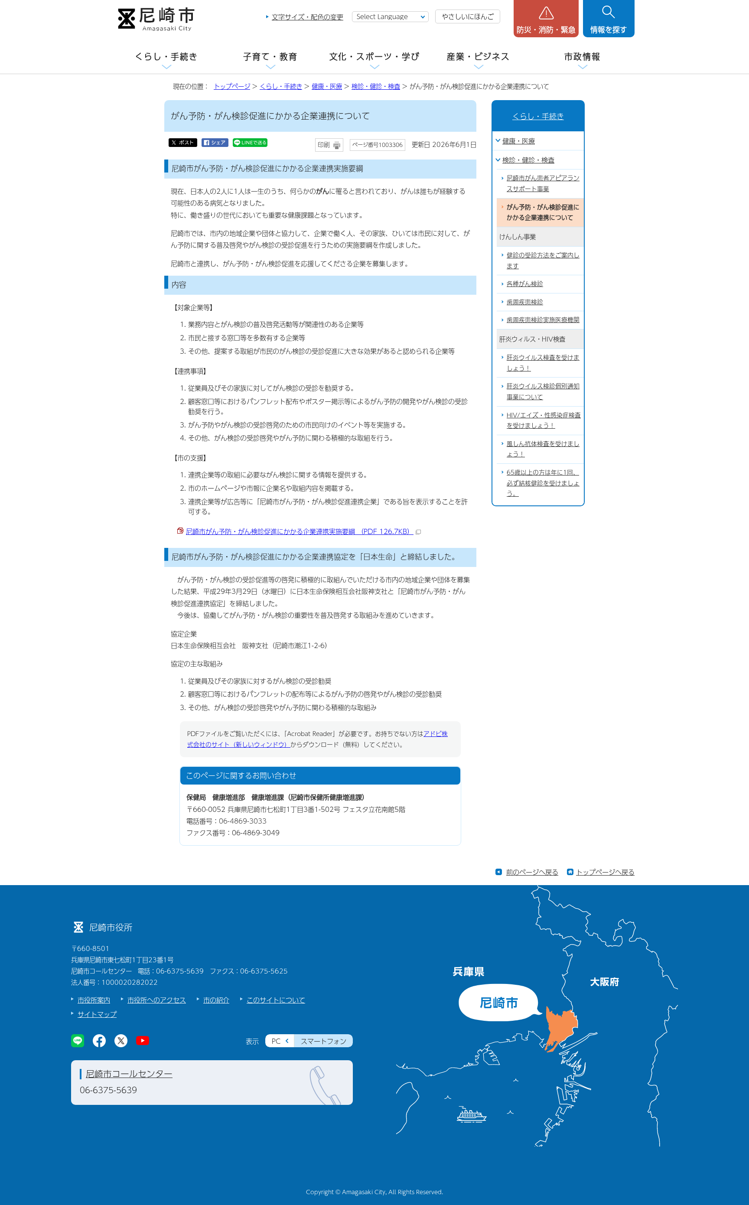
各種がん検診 (525, 283)
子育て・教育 (270, 56)
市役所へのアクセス (156, 1000)
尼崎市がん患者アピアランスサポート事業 (543, 183)
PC (276, 1041)
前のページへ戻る (532, 872)
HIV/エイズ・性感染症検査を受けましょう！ (544, 420)
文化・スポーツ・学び (374, 56)
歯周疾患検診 (525, 301)
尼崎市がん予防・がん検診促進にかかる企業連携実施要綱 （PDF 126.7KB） (300, 531)
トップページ (232, 86)
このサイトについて (276, 1000)
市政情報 (582, 56)
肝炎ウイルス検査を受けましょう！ (543, 363)
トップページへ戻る (605, 872)
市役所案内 (94, 1000)
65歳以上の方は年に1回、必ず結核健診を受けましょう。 (543, 483)
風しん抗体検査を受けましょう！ (543, 449)
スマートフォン (323, 1041)
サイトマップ (97, 1014)
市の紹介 (216, 1000)
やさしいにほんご (468, 16)
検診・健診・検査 (376, 86)
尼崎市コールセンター (129, 1073)
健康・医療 (327, 86)
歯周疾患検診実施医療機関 (543, 319)
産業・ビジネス (478, 56)
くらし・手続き (166, 56)
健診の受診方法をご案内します (543, 260)
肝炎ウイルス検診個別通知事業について (543, 391)
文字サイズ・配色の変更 (307, 17)
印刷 (324, 144)
